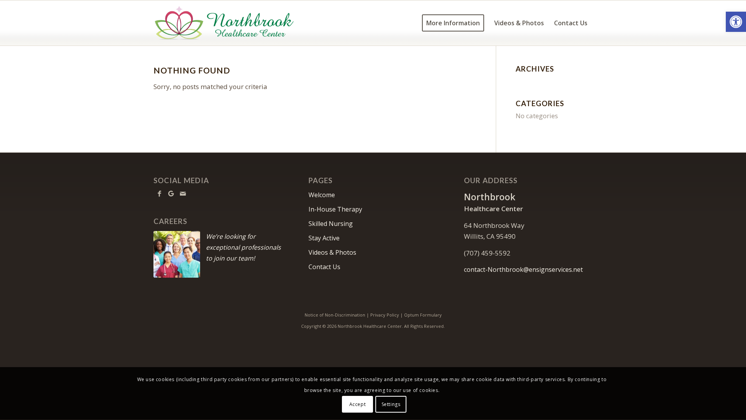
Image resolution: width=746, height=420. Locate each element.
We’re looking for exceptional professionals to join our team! (243, 247)
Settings (391, 404)
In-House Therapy (335, 209)
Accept (357, 404)
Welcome (322, 195)
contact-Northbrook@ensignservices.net (523, 269)
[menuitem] (453, 23)
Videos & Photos (332, 252)
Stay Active (324, 238)
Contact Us (324, 266)
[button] (736, 22)
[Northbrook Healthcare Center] (224, 23)
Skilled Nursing (331, 223)
